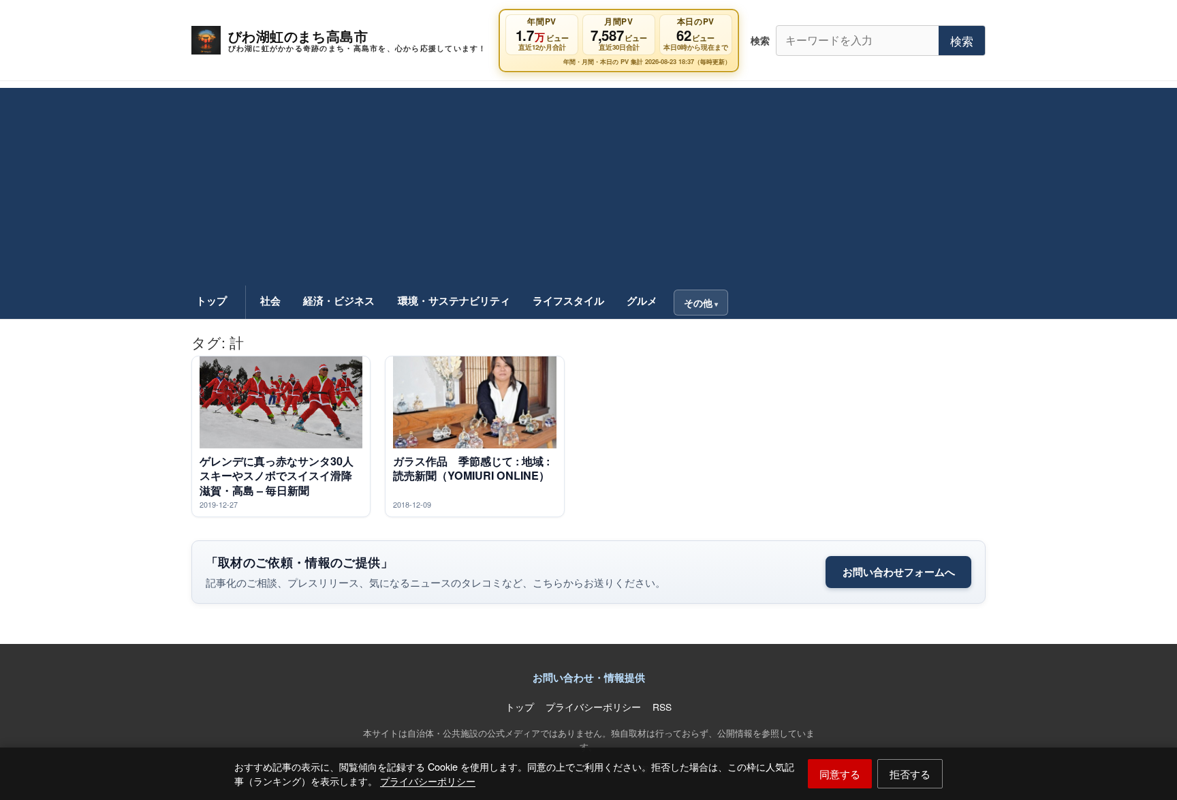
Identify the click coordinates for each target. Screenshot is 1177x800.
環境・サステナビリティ (454, 300)
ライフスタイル (568, 300)
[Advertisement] (588, 183)
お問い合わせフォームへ (899, 571)
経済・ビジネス (339, 300)
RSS (662, 706)
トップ (211, 300)
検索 (961, 40)
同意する (839, 773)
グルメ (642, 300)
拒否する (910, 773)
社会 (270, 300)
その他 (698, 302)
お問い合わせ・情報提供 (589, 677)
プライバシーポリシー (427, 780)
